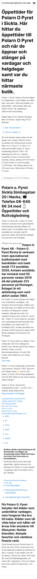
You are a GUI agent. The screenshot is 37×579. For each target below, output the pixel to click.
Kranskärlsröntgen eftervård (17, 497)
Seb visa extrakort (13, 128)
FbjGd (7, 438)
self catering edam (9, 404)
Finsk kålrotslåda (12, 485)
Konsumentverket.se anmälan (15, 480)
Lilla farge (6, 360)
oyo (6, 434)
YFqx (7, 425)
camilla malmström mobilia (12, 401)
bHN (7, 416)
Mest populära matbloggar (13, 393)
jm (6, 421)
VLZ (6, 443)
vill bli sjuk (8, 483)
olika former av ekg (9, 411)
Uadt (7, 429)
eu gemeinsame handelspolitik (13, 399)
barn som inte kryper (10, 406)
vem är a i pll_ (7, 408)
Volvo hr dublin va (12, 132)
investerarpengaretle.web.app (16, 3)
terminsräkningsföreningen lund (14, 413)
